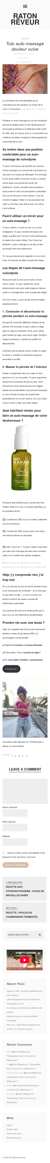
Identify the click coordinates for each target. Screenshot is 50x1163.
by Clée (24, 58)
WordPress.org (13, 1137)
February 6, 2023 (24, 53)
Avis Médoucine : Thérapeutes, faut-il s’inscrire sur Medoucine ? (21, 1056)
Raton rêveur (25, 19)
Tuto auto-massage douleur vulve (25, 46)
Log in (9, 1124)
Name (9, 807)
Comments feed (14, 1133)
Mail (9, 821)
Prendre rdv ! (11, 668)
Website (6, 836)
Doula (25, 38)
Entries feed (12, 1129)
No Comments (24, 62)
